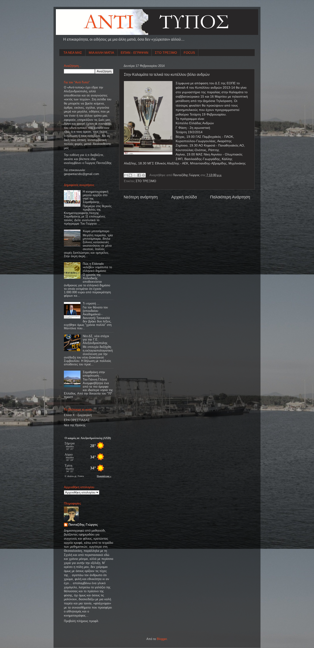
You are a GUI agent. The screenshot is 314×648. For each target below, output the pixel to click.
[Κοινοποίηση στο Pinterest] (143, 175)
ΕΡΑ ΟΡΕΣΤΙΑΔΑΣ (77, 420)
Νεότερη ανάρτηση (141, 197)
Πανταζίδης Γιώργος (186, 175)
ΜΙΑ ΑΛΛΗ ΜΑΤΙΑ (101, 52)
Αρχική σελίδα (184, 197)
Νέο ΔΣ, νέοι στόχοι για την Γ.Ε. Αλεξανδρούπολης (96, 340)
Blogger (162, 639)
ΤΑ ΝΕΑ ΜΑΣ (72, 52)
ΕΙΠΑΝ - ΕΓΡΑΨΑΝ (134, 52)
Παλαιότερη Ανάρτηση (230, 197)
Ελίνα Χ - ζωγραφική (78, 415)
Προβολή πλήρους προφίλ (81, 621)
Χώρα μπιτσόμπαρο (96, 231)
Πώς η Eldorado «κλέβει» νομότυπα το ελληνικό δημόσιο (97, 267)
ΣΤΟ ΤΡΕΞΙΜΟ (166, 52)
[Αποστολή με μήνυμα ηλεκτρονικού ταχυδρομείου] (126, 175)
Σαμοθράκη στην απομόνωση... (94, 374)
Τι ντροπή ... (91, 303)
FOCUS (189, 52)
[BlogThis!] (130, 175)
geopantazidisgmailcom (81, 174)
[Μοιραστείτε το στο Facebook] (139, 175)
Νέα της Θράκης (75, 425)
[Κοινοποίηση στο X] (134, 175)
